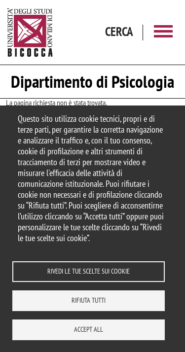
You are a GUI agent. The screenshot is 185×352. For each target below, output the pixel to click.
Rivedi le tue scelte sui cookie (88, 271)
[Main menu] (163, 32)
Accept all (88, 329)
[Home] (30, 32)
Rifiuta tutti (89, 300)
